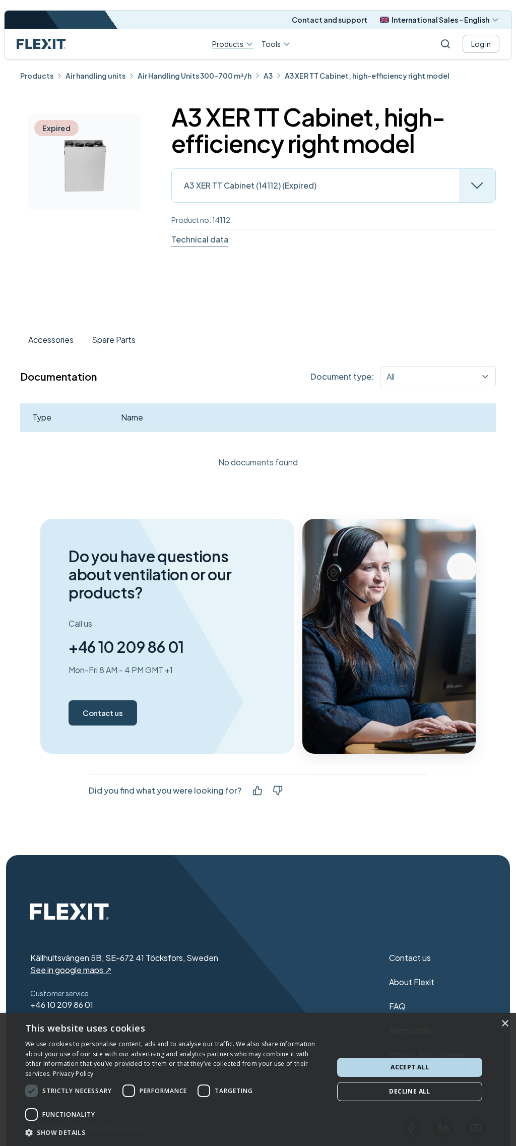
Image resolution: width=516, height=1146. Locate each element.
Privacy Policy (73, 1073)
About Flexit (411, 982)
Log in (481, 43)
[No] (278, 790)
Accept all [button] (410, 1067)
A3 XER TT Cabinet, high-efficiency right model (367, 75)
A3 (268, 75)
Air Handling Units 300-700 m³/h (194, 75)
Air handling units (95, 75)
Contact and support (329, 19)
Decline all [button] (409, 1091)
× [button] (504, 1024)
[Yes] (257, 790)
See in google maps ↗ (70, 969)
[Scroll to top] (41, 44)
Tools (271, 44)
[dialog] (258, 1079)
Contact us (103, 712)
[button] (175, 1132)
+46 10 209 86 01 (126, 646)
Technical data (199, 239)
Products (227, 44)
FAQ (397, 1006)
